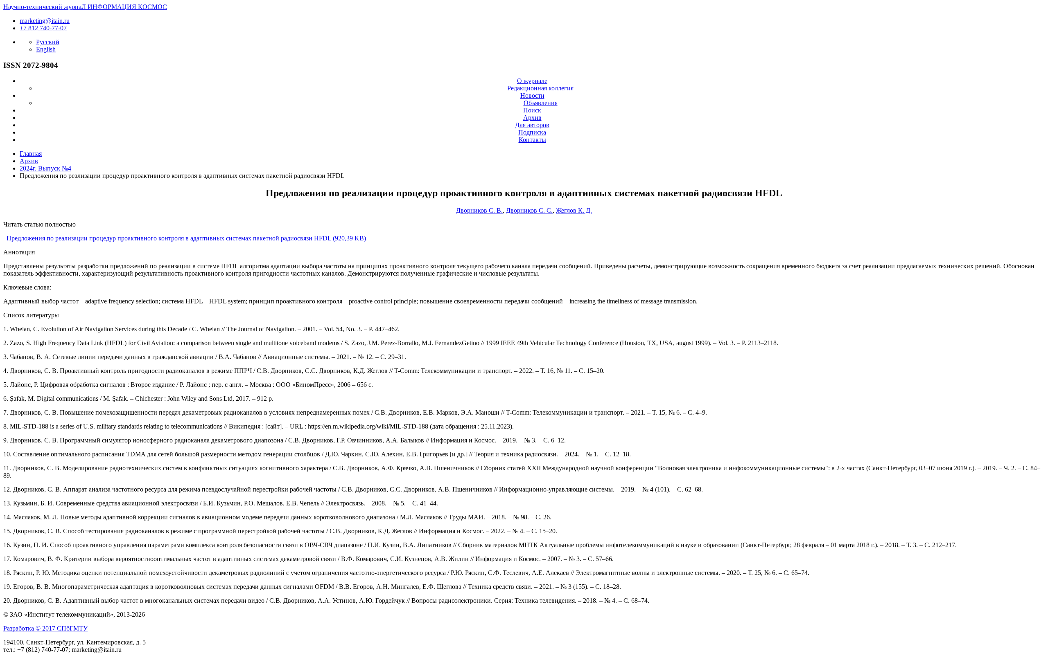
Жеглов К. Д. (574, 210)
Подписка (532, 132)
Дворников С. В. (479, 210)
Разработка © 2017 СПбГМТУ (45, 628)
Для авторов (532, 124)
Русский (47, 41)
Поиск (532, 110)
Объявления (541, 102)
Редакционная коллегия (540, 88)
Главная (31, 153)
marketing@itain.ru (45, 20)
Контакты (532, 139)
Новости (532, 95)
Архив (532, 117)
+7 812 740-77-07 (43, 28)
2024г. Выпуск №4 (45, 168)
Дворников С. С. (529, 210)
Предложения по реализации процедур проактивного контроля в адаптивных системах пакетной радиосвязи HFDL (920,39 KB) (186, 238)
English (46, 49)
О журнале (532, 80)
